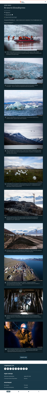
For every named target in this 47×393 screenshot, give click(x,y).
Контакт (25, 378)
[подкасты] (18, 391)
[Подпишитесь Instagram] (18, 369)
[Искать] (38, 391)
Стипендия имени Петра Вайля (10, 378)
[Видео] (28, 391)
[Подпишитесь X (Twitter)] (10, 369)
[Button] (7, 13)
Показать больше (8, 22)
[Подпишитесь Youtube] (13, 369)
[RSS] (21, 369)
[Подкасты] (24, 369)
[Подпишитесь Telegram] (16, 369)
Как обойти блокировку (9, 387)
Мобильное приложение (9, 376)
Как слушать (6, 385)
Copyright (26, 387)
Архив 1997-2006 (27, 376)
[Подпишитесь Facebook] (8, 369)
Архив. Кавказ (7, 5)
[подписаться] (26, 369)
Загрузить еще (23, 357)
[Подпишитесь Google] (5, 369)
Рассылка (26, 385)
